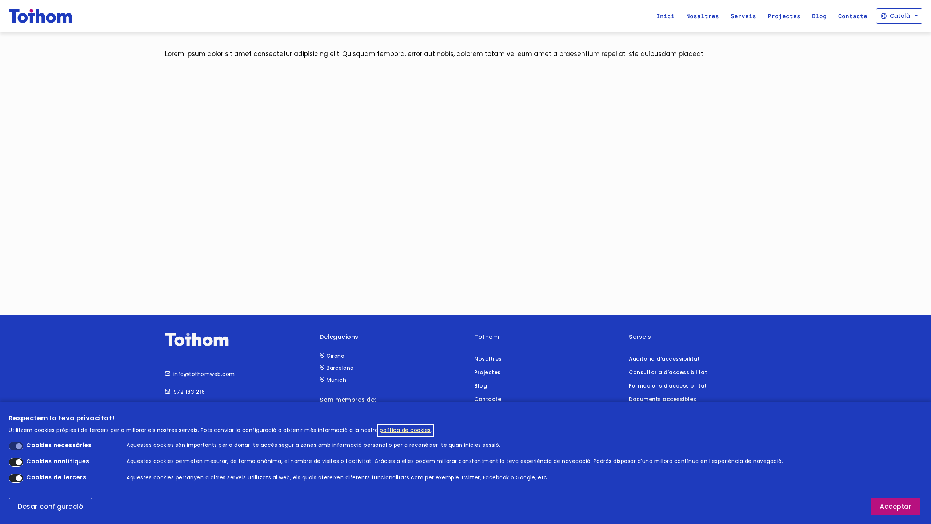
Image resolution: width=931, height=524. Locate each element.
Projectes (784, 16)
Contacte (852, 16)
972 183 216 (189, 392)
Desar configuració (50, 506)
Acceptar (895, 506)
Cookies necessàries (59, 445)
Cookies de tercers (56, 477)
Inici (665, 16)
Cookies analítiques (57, 461)
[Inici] (40, 16)
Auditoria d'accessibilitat (664, 358)
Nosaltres (702, 16)
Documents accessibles (662, 399)
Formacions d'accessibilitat (668, 385)
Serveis (743, 16)
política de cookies (405, 430)
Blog (819, 16)
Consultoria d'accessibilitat (668, 372)
